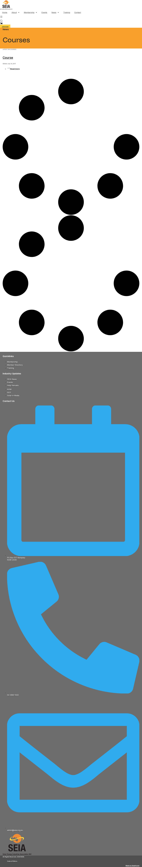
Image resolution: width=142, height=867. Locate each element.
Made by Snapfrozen (132, 865)
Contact (77, 12)
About (14, 12)
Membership (29, 12)
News (53, 12)
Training (66, 12)
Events (44, 12)
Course (8, 57)
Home (4, 12)
